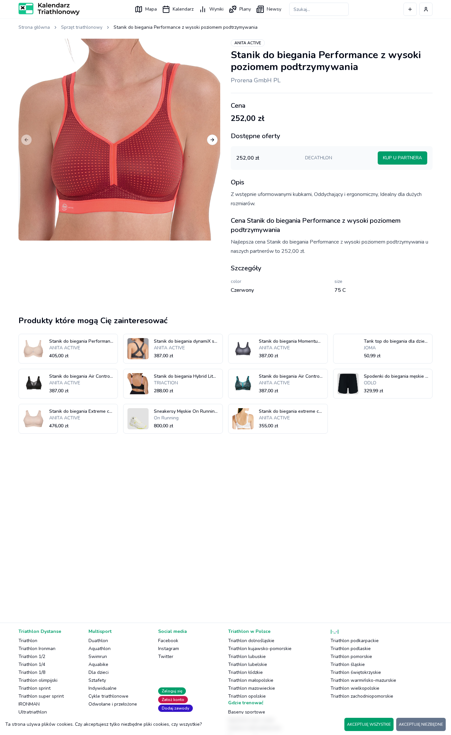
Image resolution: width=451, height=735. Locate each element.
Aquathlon (99, 648)
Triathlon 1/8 (31, 672)
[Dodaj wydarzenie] (410, 9)
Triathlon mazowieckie (251, 688)
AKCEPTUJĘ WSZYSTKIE (369, 724)
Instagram (168, 648)
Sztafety (97, 680)
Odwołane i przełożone (112, 704)
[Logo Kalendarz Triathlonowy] (49, 9)
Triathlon (27, 641)
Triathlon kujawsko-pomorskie (260, 648)
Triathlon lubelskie (247, 664)
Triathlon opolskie (247, 696)
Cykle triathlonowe (108, 696)
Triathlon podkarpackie (354, 641)
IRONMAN (29, 704)
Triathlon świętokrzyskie (355, 672)
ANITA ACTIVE (247, 43)
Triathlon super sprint (41, 696)
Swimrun (97, 656)
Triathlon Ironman (36, 648)
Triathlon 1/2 (31, 656)
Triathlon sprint (34, 688)
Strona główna (34, 27)
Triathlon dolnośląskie (251, 641)
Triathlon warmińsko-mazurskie (363, 680)
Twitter (165, 656)
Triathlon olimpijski (37, 680)
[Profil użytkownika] (426, 9)
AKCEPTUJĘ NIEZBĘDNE (421, 724)
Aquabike (98, 664)
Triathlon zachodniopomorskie (361, 696)
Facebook (168, 641)
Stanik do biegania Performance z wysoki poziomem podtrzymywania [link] (186, 27)
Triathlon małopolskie (250, 680)
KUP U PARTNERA (402, 158)
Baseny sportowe (246, 712)
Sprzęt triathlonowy (81, 27)
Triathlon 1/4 (31, 664)
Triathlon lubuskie (247, 656)
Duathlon (98, 641)
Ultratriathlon (32, 712)
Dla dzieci (98, 672)
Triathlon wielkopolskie (354, 688)
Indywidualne (102, 688)
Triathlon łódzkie (245, 672)
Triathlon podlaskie (350, 648)
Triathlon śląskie (347, 664)
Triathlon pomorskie (351, 656)
